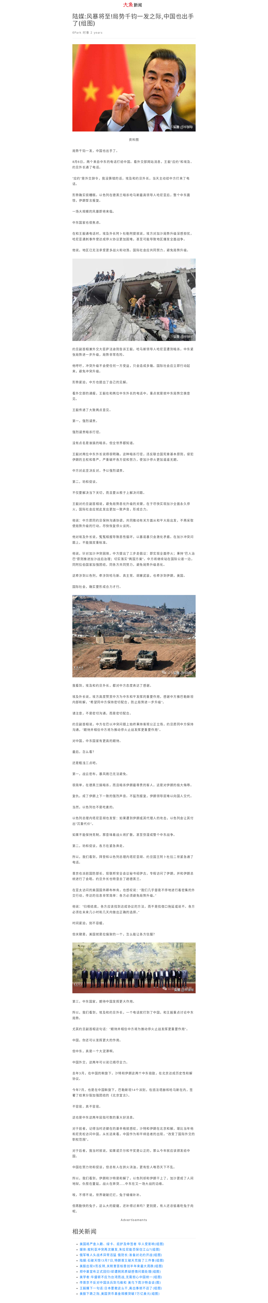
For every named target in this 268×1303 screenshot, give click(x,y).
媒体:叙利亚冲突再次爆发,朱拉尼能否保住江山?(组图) (120, 1249)
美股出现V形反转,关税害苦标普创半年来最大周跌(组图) (121, 1266)
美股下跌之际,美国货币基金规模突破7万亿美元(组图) (120, 1294)
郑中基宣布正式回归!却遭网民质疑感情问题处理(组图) (120, 1271)
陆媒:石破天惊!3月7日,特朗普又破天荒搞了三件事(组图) (122, 1260)
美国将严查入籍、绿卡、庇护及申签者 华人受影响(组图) (122, 1244)
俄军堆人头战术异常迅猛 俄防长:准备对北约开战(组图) (121, 1255)
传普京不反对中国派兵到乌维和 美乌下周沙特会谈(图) (120, 1282)
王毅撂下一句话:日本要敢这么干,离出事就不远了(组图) (121, 1288)
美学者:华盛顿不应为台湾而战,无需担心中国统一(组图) (121, 1277)
